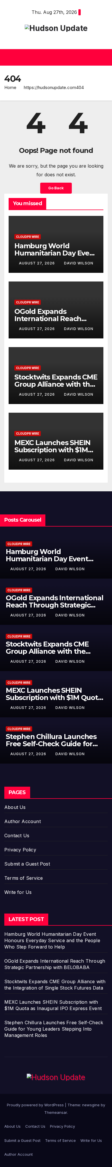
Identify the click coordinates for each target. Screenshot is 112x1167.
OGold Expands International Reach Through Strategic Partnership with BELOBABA (54, 605)
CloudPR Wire (27, 236)
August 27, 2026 (37, 263)
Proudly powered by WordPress (36, 1105)
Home (10, 87)
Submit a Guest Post (27, 864)
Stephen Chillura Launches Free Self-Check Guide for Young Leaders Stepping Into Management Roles (53, 1029)
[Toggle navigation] (103, 57)
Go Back (56, 188)
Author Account (22, 821)
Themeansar (55, 1112)
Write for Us (18, 892)
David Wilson (78, 263)
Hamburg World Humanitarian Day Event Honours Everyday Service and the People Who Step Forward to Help (52, 940)
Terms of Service (23, 878)
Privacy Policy (20, 850)
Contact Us (16, 835)
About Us (15, 807)
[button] (54, 57)
